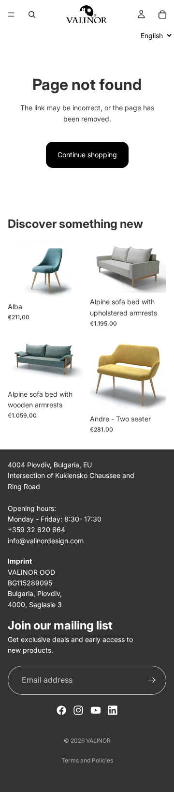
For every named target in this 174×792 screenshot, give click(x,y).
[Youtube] (96, 710)
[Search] (32, 14)
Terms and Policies (87, 760)
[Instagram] (78, 710)
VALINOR (98, 740)
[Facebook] (61, 710)
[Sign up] (152, 680)
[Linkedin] (112, 710)
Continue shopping (87, 154)
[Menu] (11, 14)
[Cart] (162, 14)
